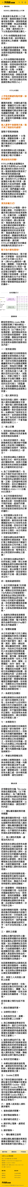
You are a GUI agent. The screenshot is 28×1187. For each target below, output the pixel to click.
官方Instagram (17, 1175)
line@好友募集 (17, 1173)
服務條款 (3, 1175)
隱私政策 (3, 1177)
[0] (22, 2)
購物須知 (14, 1152)
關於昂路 (4, 1152)
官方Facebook (17, 1177)
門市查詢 (23, 1152)
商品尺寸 (3, 1173)
